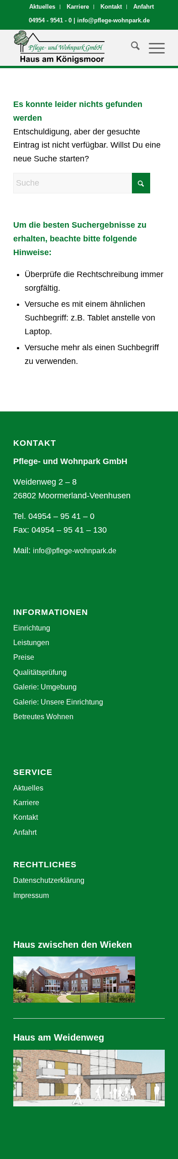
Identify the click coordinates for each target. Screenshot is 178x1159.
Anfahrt (143, 6)
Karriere (78, 6)
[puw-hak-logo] (73, 47)
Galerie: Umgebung (45, 687)
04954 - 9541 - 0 (50, 20)
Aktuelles (42, 6)
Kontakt (111, 6)
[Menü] (152, 47)
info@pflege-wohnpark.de (113, 20)
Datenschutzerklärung (48, 880)
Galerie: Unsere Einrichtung (58, 702)
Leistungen (31, 642)
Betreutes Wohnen (43, 717)
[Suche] (131, 47)
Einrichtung (31, 628)
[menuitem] (42, 7)
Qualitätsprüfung (40, 672)
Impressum (31, 895)
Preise (23, 657)
